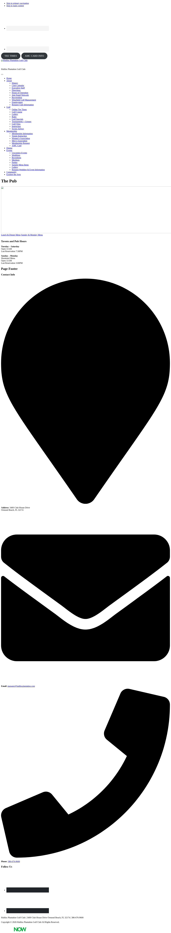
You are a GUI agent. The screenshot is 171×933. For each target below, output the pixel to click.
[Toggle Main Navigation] (2, 74)
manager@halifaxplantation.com (21, 686)
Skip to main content (15, 6)
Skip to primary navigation (17, 3)
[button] (9, 81)
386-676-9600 (14, 861)
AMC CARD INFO (34, 56)
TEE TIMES (11, 56)
